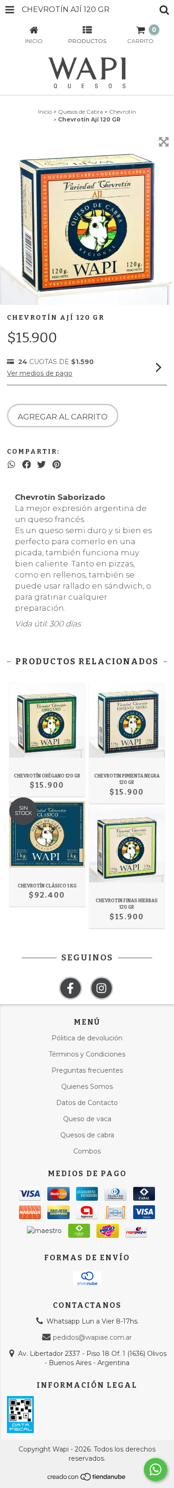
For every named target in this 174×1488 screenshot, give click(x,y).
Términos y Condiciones (87, 1054)
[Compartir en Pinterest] (56, 464)
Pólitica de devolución (87, 1038)
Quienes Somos (87, 1086)
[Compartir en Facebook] (26, 464)
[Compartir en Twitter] (41, 464)
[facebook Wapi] (70, 988)
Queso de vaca (87, 1119)
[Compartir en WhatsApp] (11, 464)
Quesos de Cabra (80, 111)
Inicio (45, 111)
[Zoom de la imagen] (164, 142)
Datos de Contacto (87, 1103)
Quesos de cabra (87, 1135)
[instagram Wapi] (101, 988)
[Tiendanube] (87, 1479)
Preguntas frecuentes (87, 1070)
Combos (87, 1151)
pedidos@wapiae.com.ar (92, 1337)
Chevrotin (122, 111)
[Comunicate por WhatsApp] (155, 1469)
